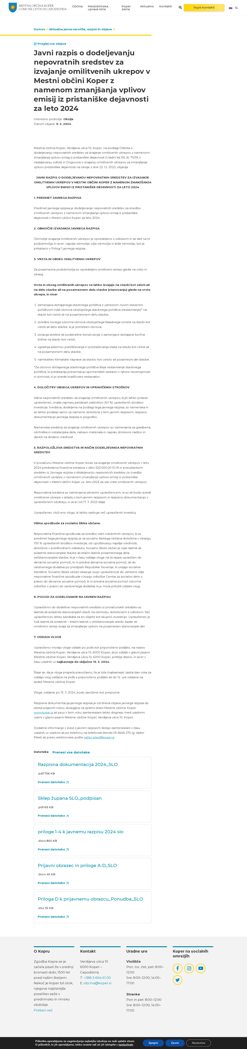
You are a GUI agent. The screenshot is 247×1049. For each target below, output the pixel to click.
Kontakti (165, 6)
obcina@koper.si (97, 983)
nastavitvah (125, 1044)
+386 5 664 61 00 (97, 978)
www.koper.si (43, 712)
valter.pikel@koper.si (99, 737)
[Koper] (38, 7)
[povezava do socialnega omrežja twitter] (177, 980)
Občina (77, 6)
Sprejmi (153, 1043)
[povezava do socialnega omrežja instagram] (189, 968)
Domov (39, 29)
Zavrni (175, 1043)
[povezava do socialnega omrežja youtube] (200, 968)
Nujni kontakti (204, 7)
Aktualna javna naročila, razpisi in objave (80, 29)
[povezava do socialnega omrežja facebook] (177, 968)
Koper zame (126, 8)
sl (236, 7)
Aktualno (147, 6)
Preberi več (43, 1010)
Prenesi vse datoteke (71, 752)
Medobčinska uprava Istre (98, 8)
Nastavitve (198, 1043)
